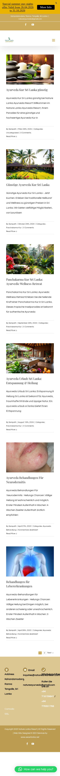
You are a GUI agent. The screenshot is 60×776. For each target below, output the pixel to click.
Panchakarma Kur (13, 228)
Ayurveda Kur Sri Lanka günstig (27, 90)
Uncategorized (12, 133)
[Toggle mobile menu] (53, 40)
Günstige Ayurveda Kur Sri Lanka (27, 185)
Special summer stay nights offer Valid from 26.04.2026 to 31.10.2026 (18, 7)
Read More (10, 136)
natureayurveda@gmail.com (30, 19)
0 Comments (25, 133)
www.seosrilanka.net (30, 737)
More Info (46, 7)
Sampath (12, 129)
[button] (36, 769)
